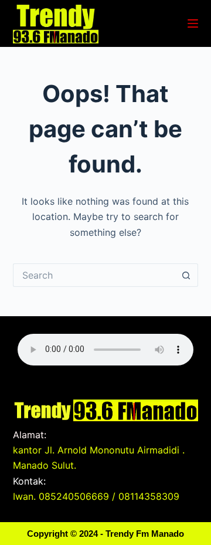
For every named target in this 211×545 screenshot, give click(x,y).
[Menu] (193, 23)
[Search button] (186, 275)
